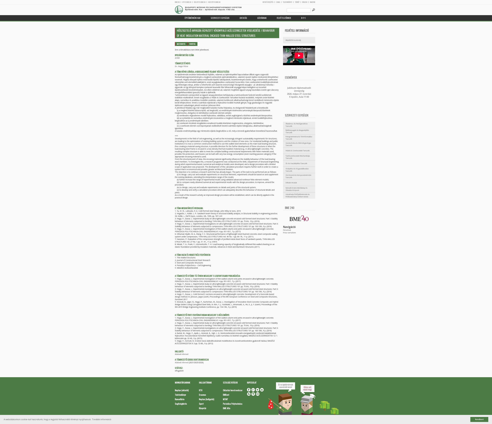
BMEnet (226, 394)
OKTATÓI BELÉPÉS (268, 2)
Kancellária (179, 399)
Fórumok (287, 230)
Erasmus (202, 394)
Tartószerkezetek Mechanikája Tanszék (298, 157)
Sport (201, 403)
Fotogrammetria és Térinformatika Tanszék (299, 137)
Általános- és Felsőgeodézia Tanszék (297, 124)
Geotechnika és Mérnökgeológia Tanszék (298, 144)
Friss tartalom (289, 232)
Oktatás (243, 17)
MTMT (225, 399)
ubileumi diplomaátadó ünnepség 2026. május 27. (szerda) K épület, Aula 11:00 (299, 92)
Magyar (312, 2)
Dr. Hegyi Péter (181, 66)
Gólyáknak (261, 17)
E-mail (278, 2)
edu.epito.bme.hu (200, 2)
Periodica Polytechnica (232, 403)
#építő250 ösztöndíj (293, 40)
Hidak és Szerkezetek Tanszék (298, 150)
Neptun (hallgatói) (206, 399)
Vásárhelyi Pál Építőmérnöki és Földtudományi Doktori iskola (298, 195)
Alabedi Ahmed (181, 354)
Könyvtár (202, 408)
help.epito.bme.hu (214, 2)
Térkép (297, 2)
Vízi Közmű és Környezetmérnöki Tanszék (298, 176)
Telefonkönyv (287, 2)
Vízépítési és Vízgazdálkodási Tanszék (297, 169)
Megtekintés (181, 44)
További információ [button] (101, 419)
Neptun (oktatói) (182, 390)
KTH (200, 390)
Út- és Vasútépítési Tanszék (296, 163)
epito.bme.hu (186, 2)
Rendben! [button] (479, 419)
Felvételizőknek (284, 17)
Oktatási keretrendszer (233, 390)
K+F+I (303, 17)
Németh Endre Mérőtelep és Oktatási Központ (297, 189)
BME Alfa (226, 408)
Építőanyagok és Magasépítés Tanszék (297, 131)
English (304, 2)
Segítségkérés (181, 403)
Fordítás (192, 44)
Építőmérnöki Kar (193, 17)
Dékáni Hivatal (291, 182)
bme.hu (177, 2)
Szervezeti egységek (220, 17)
